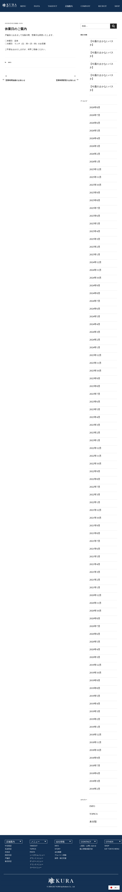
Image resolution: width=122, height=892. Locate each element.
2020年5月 (94, 641)
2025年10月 (95, 184)
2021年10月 (95, 517)
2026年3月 (94, 146)
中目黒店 (8, 846)
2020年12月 (95, 595)
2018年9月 (94, 757)
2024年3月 (94, 332)
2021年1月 (94, 587)
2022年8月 (94, 479)
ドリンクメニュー (36, 864)
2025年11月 (95, 177)
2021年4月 (94, 564)
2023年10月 (95, 370)
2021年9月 (94, 525)
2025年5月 (94, 223)
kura (21, 23)
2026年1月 (94, 161)
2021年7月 (94, 541)
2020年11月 (95, 603)
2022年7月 (94, 486)
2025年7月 (94, 208)
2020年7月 (94, 626)
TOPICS (93, 814)
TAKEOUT (52, 6)
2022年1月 (94, 502)
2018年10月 (95, 750)
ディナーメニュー (36, 861)
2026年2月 (94, 153)
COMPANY (85, 6)
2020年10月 (95, 610)
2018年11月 (95, 742)
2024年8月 (94, 293)
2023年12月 (95, 355)
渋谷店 (7, 852)
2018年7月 (94, 765)
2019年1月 (94, 726)
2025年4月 (94, 231)
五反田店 (8, 849)
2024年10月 (95, 277)
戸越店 (7, 858)
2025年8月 (94, 200)
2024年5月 (94, 316)
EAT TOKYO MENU (111, 849)
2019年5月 (94, 695)
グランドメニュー (36, 858)
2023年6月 (94, 401)
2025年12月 (95, 169)
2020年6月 (94, 634)
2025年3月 (94, 239)
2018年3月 (94, 781)
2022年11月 (95, 455)
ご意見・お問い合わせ (88, 846)
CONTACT (86, 842)
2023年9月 (94, 378)
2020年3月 (94, 657)
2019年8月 (94, 688)
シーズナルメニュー (37, 855)
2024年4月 (94, 324)
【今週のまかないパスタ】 (101, 43)
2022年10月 (95, 463)
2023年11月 (95, 363)
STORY (57, 849)
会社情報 (60, 842)
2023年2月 (94, 432)
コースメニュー (35, 867)
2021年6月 (94, 548)
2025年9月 (94, 192)
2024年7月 (94, 301)
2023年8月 (94, 386)
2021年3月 (94, 572)
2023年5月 (94, 409)
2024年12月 (95, 262)
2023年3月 (94, 424)
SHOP (117, 6)
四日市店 (8, 855)
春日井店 (8, 861)
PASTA (37, 6)
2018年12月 (95, 734)
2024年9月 (94, 285)
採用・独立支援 (60, 858)
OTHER (109, 842)
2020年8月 (94, 618)
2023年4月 (94, 417)
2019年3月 (94, 711)
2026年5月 (94, 130)
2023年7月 (94, 394)
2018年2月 (94, 788)
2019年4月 (94, 703)
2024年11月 (95, 270)
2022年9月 (94, 471)
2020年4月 (94, 649)
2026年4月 (94, 138)
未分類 (93, 821)
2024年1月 (94, 347)
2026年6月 (94, 123)
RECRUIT (102, 6)
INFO (9, 62)
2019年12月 (95, 665)
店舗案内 (69, 6)
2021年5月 (94, 556)
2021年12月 (95, 510)
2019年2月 (94, 719)
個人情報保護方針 (86, 849)
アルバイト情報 (60, 855)
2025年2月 (94, 246)
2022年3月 (94, 494)
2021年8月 (94, 533)
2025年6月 (94, 215)
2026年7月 (94, 115)
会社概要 (58, 852)
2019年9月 (94, 680)
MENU (23, 6)
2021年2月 (94, 579)
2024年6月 (94, 308)
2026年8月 (94, 107)
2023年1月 (94, 440)
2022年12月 (95, 448)
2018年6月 (94, 773)
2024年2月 (94, 339)
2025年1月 (94, 254)
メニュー (35, 842)
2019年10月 (95, 672)
